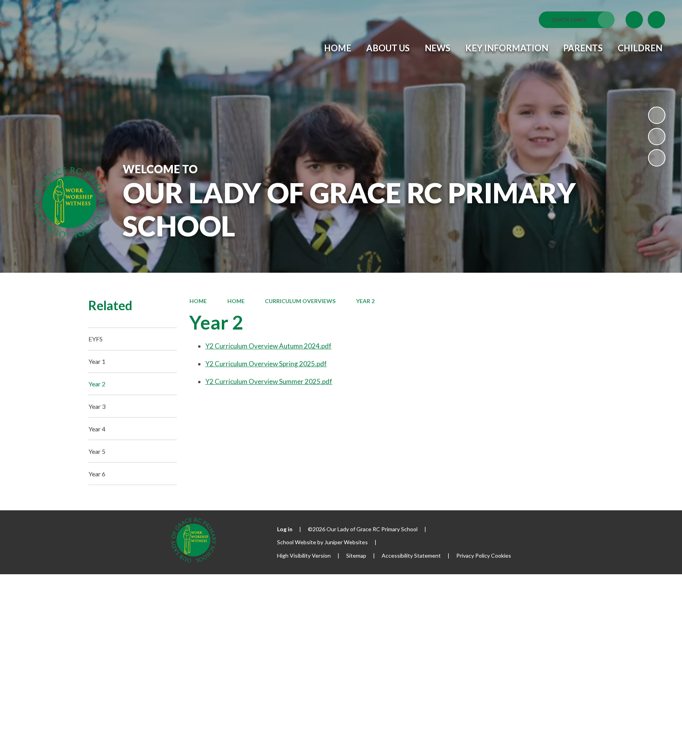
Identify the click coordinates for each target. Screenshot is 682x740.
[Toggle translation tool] (634, 19)
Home (198, 301)
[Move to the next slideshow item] (656, 158)
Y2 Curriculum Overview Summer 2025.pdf (268, 381)
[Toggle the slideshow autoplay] (656, 115)
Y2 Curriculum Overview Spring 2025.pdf (266, 364)
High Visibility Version (304, 555)
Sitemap (356, 555)
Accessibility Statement (411, 555)
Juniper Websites (346, 542)
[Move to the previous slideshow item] (656, 136)
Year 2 (365, 301)
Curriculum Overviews (300, 301)
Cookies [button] (501, 555)
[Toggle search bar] (656, 19)
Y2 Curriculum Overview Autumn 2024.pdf (268, 346)
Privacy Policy (473, 555)
